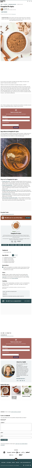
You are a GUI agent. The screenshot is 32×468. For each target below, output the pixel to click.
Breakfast (17, 462)
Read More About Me (20, 378)
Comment (3, 422)
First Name (4, 115)
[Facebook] (22, 380)
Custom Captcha (5, 122)
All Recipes (5, 4)
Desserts (13, 462)
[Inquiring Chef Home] (2, 1)
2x (14, 255)
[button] (12, 231)
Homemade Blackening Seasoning (14, 397)
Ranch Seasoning (26, 396)
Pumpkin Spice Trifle (6, 181)
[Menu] (31, 1)
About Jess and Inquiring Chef (25, 462)
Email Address (5, 119)
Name (2, 432)
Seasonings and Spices (12, 4)
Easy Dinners (9, 462)
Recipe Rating (3, 419)
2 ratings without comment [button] (16, 411)
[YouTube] (21, 380)
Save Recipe (16, 127)
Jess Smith (5, 8)
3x (16, 255)
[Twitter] (24, 380)
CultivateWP (17, 465)
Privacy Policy (11, 465)
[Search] (29, 1)
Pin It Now (28, 217)
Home (1, 4)
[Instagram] (19, 380)
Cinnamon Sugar (5, 396)
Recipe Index (3, 462)
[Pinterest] (17, 380)
